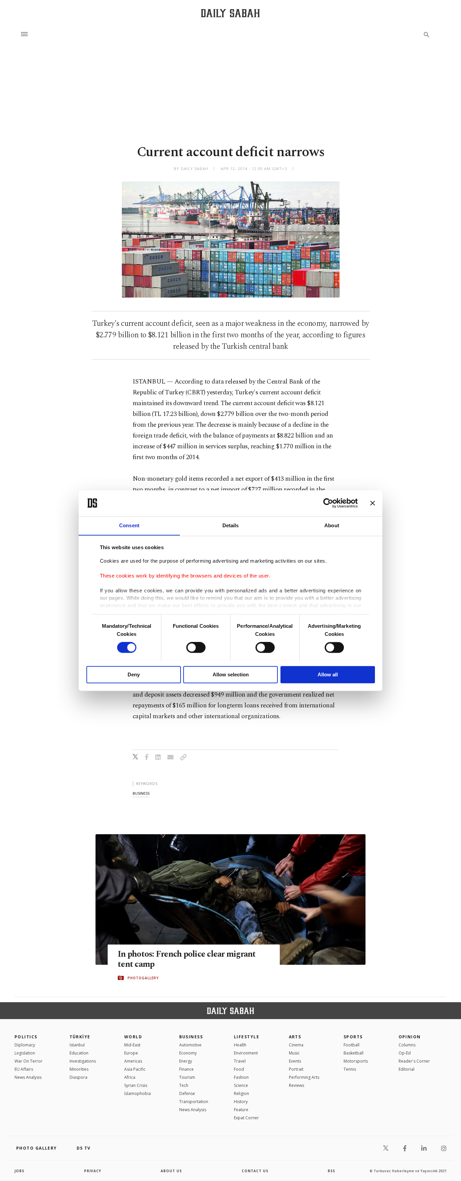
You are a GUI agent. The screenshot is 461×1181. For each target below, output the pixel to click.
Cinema (296, 1045)
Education (79, 1053)
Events (295, 1061)
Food (239, 1069)
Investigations (83, 1061)
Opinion (410, 1037)
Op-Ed (405, 1053)
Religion (241, 1093)
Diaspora (78, 1077)
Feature (241, 1110)
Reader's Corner (414, 1061)
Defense (187, 1093)
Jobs (19, 1171)
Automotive (190, 1045)
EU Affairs (24, 1069)
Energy (185, 1061)
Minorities (79, 1069)
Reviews (296, 1085)
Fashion (241, 1077)
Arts (295, 1037)
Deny (134, 674)
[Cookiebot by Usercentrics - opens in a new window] (328, 503)
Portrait (296, 1069)
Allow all (328, 674)
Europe (131, 1053)
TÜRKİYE (80, 1037)
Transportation (193, 1101)
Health (240, 1045)
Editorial (406, 1069)
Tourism (187, 1077)
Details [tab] (230, 525)
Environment (246, 1053)
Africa (129, 1077)
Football (351, 1045)
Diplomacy (25, 1045)
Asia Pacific (134, 1069)
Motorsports (356, 1061)
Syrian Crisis (135, 1085)
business (141, 793)
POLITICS (26, 1037)
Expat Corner (246, 1118)
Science (241, 1085)
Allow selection (231, 674)
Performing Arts (304, 1077)
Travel (240, 1061)
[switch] (196, 647)
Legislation (25, 1053)
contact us (255, 1171)
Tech (183, 1085)
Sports (353, 1037)
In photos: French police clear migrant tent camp (187, 959)
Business (191, 1037)
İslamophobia (137, 1093)
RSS (331, 1171)
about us (171, 1171)
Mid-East (132, 1045)
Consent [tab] (129, 525)
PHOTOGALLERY (143, 978)
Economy (188, 1053)
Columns (407, 1045)
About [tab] (331, 525)
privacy (92, 1171)
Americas (133, 1061)
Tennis (350, 1069)
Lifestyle (246, 1037)
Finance (186, 1069)
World (133, 1037)
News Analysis (28, 1077)
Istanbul (77, 1045)
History (241, 1101)
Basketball (353, 1053)
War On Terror (29, 1061)
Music (294, 1053)
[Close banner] (372, 503)
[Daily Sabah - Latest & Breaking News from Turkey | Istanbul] (230, 13)
